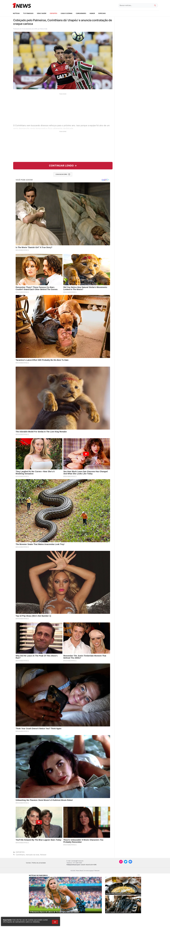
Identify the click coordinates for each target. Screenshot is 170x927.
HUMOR (92, 13)
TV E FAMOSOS (28, 13)
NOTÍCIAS (16, 13)
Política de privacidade (39, 863)
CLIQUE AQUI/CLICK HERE (89, 864)
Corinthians (20, 855)
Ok (55, 922)
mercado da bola (32, 855)
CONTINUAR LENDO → (63, 165)
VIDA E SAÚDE (41, 13)
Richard (43, 855)
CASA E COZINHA (66, 13)
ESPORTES (53, 13)
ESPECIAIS (102, 13)
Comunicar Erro (61, 174)
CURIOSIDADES (81, 13)
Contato (28, 863)
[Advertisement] (63, 108)
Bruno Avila (43, 29)
